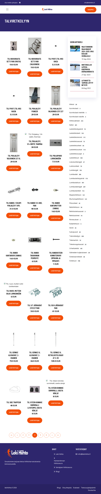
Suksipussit (74, 232)
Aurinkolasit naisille (77, 117)
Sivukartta (92, 490)
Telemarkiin (75, 240)
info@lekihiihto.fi (89, 3)
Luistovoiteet (75, 166)
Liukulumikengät (77, 162)
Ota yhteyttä (67, 488)
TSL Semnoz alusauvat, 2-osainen (13, 355)
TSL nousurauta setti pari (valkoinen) (34, 61)
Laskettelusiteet (76, 145)
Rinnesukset (74, 219)
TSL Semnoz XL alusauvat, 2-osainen (34, 355)
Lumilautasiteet (76, 191)
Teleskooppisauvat (77, 244)
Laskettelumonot (77, 137)
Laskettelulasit (76, 133)
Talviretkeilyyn (76, 236)
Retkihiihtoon (75, 207)
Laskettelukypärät (77, 129)
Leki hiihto (60, 454)
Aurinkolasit (74, 108)
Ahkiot (73, 104)
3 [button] (28, 435)
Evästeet (76, 488)
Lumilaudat (75, 174)
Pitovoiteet (74, 203)
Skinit (72, 228)
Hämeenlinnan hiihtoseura (59, 462)
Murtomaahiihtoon (78, 199)
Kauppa (91, 10)
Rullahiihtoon (75, 224)
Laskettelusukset (77, 149)
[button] (11, 435)
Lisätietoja (13, 71)
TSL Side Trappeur (13, 402)
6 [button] (46, 435)
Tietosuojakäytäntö (88, 488)
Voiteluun (74, 261)
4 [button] (34, 435)
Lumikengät (75, 170)
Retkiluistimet (75, 215)
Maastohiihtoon (77, 195)
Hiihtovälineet (76, 121)
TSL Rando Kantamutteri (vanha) (55, 206)
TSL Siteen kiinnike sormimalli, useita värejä (55, 391)
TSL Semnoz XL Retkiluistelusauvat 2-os (55, 355)
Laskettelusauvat (77, 141)
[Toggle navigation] (7, 9)
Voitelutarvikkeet (77, 257)
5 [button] (40, 435)
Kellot (73, 125)
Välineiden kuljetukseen (79, 252)
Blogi (58, 471)
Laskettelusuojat (76, 154)
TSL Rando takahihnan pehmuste (34, 255)
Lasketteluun (75, 158)
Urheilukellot (75, 248)
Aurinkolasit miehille (77, 112)
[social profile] (19, 3)
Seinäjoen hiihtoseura (64, 467)
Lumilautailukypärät (78, 178)
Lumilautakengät (77, 187)
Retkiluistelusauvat (77, 211)
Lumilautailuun (76, 182)
